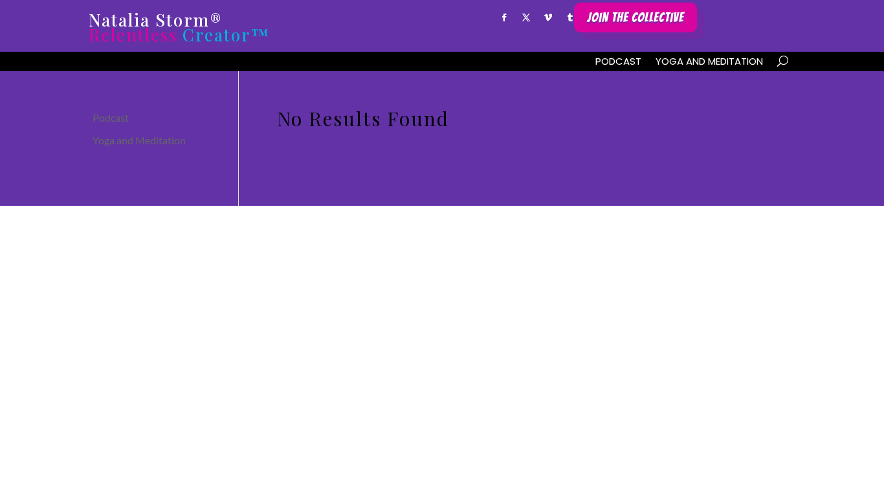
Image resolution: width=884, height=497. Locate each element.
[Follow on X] (526, 17)
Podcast (618, 62)
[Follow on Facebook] (504, 17)
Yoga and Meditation (709, 62)
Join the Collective (635, 17)
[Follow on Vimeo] (548, 17)
